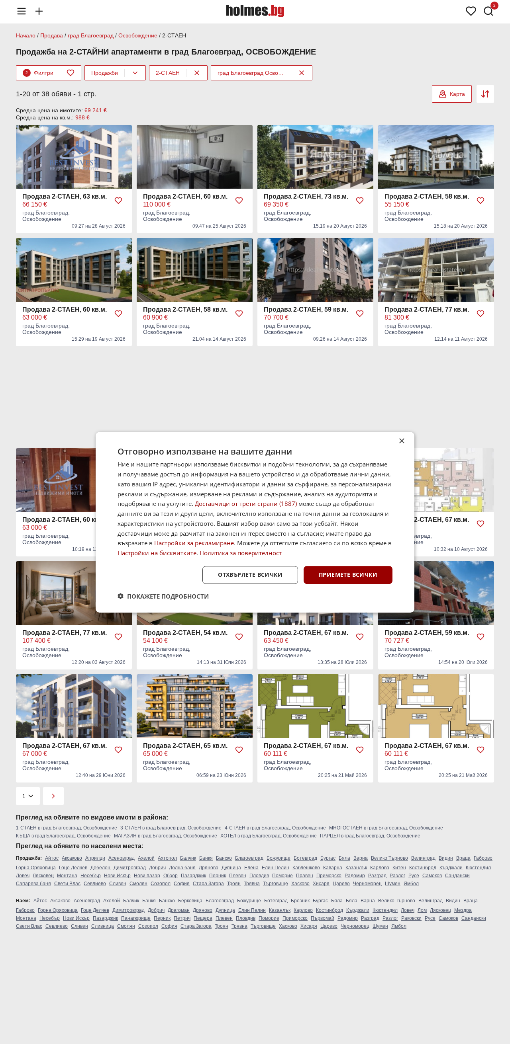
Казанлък (356, 867)
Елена (251, 867)
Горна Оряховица (36, 867)
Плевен (237, 875)
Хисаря (321, 883)
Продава (51, 35)
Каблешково (306, 867)
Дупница (231, 867)
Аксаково (72, 858)
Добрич (157, 867)
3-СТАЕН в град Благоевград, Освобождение (171, 827)
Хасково (300, 883)
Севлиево (95, 883)
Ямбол (411, 883)
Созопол (161, 883)
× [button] (401, 441)
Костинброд (422, 867)
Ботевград (305, 858)
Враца (463, 858)
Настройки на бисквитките (157, 553)
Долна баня (182, 867)
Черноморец (367, 883)
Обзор (170, 875)
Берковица (190, 900)
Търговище (275, 883)
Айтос (52, 858)
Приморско (328, 875)
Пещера (203, 918)
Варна (360, 858)
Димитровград (130, 867)
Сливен (117, 883)
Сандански (457, 875)
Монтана (67, 875)
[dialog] (255, 522)
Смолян (138, 883)
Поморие (282, 875)
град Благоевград (91, 35)
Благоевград (249, 858)
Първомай (322, 918)
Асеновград (121, 858)
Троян (234, 883)
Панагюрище (136, 918)
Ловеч (22, 875)
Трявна (252, 883)
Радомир (355, 875)
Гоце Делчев (73, 867)
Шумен (392, 883)
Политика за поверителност (241, 553)
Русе (413, 875)
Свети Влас (67, 883)
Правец (304, 875)
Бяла (344, 858)
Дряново (208, 867)
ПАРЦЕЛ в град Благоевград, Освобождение (370, 835)
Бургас (327, 858)
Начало (25, 35)
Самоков (432, 875)
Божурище (278, 858)
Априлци (95, 858)
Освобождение (137, 35)
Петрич (182, 918)
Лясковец (43, 875)
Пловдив (259, 875)
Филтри (39, 73)
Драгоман (179, 910)
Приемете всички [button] (348, 574)
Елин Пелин (275, 867)
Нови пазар (147, 875)
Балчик (188, 858)
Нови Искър (117, 875)
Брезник (300, 900)
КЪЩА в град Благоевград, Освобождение (63, 835)
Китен (399, 867)
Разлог (397, 875)
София (182, 883)
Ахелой (146, 858)
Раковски (411, 918)
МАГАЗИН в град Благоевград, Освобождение (165, 835)
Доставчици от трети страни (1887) (246, 503)
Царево (341, 883)
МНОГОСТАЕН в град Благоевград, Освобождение (386, 827)
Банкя (206, 858)
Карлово (379, 867)
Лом (422, 910)
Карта (457, 94)
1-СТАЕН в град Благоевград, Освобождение (66, 827)
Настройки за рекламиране (194, 543)
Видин (446, 858)
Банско (224, 858)
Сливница (102, 926)
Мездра (463, 910)
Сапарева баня (33, 883)
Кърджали (451, 867)
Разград (377, 875)
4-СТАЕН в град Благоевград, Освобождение (275, 827)
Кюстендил (478, 867)
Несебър (90, 875)
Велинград (423, 858)
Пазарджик (193, 875)
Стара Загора (208, 883)
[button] (163, 595)
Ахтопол (167, 858)
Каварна (332, 867)
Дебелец (100, 867)
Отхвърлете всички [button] (250, 574)
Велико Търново (389, 858)
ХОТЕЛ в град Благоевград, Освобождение (268, 835)
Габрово (483, 858)
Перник (217, 875)
